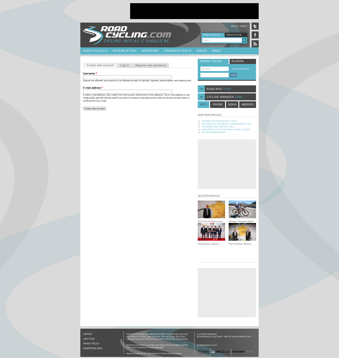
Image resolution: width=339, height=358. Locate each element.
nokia (232, 104)
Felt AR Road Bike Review (214, 132)
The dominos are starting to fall (218, 127)
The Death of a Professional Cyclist (219, 121)
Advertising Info (92, 348)
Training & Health (177, 50)
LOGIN (233, 75)
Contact (243, 26)
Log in (125, 65)
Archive (234, 26)
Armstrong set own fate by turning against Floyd (226, 124)
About (217, 50)
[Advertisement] (194, 11)
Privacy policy (91, 343)
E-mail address (93, 88)
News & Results (95, 50)
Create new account (102, 65)
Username (90, 73)
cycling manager (225, 97)
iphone (218, 104)
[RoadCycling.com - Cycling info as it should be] (127, 35)
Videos (202, 50)
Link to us (88, 339)
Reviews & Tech (124, 50)
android (248, 104)
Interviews (150, 50)
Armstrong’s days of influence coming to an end (226, 130)
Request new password (150, 65)
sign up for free (239, 69)
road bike (219, 89)
